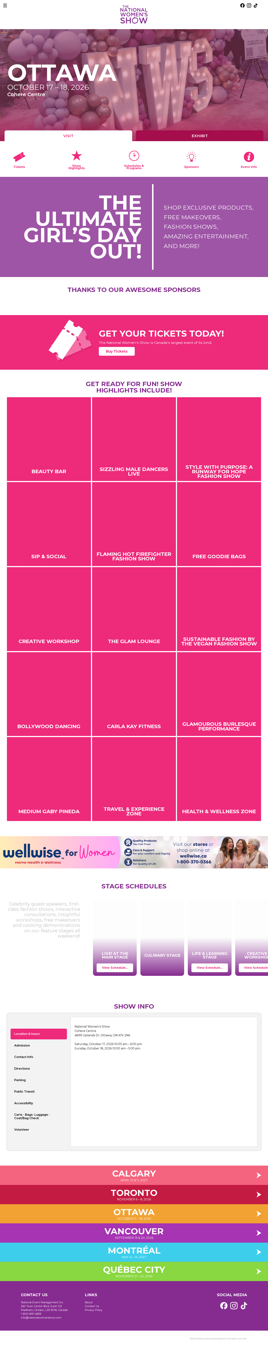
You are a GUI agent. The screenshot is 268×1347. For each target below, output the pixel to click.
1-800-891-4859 (31, 1313)
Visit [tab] (68, 135)
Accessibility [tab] (23, 1103)
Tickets (19, 166)
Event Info (249, 166)
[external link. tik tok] (255, 5)
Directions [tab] (22, 1068)
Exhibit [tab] (200, 135)
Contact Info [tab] (23, 1057)
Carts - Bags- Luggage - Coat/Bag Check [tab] (32, 1116)
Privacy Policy (93, 1310)
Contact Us (92, 1306)
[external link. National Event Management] (41, 1338)
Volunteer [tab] (21, 1129)
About (89, 1302)
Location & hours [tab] (27, 1034)
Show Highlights (77, 167)
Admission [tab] (22, 1045)
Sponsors (191, 166)
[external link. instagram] (249, 5)
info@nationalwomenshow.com (41, 1317)
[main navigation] (5, 5)
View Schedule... (115, 967)
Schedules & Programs (134, 167)
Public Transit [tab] (24, 1091)
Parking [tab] (20, 1080)
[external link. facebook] (242, 5)
